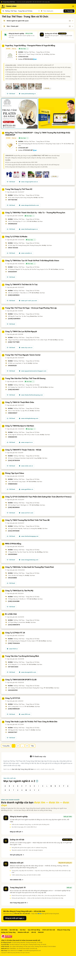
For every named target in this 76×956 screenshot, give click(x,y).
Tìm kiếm (70, 11)
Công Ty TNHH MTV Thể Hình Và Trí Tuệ (21, 284)
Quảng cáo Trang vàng (8, 932)
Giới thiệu (4, 930)
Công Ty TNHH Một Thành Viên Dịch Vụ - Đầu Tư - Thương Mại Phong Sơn (35, 213)
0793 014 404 (23, 57)
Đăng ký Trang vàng (63, 930)
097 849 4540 (13, 667)
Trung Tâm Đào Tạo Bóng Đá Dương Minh (22, 656)
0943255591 (12, 272)
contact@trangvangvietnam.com (32, 950)
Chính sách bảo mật (48, 930)
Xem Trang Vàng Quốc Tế (19, 903)
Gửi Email (12, 93)
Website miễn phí (23, 932)
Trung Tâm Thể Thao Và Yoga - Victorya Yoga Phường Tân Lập (31, 308)
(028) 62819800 (13, 295)
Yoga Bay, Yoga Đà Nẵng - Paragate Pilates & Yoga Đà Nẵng (30, 45)
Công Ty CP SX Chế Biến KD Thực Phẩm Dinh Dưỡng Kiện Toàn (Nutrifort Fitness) (38, 497)
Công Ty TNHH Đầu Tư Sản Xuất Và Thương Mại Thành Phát (29, 567)
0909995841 (12, 554)
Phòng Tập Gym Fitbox (14, 473)
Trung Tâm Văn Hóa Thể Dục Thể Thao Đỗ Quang (25, 378)
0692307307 (12, 732)
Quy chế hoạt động (34, 930)
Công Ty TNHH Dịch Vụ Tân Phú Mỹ (19, 591)
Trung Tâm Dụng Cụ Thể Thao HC (18, 189)
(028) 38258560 (14, 507)
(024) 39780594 (14, 460)
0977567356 (12, 200)
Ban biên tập (14, 930)
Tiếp (32, 746)
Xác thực (23, 930)
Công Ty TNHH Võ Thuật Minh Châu (19, 402)
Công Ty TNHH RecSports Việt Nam (19, 426)
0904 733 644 (13, 248)
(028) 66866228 (14, 709)
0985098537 (12, 413)
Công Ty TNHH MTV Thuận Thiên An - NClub (23, 450)
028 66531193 (13, 690)
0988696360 (12, 484)
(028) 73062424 (14, 643)
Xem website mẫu (16, 879)
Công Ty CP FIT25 (12, 698)
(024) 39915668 (13, 531)
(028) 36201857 (13, 389)
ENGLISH (41, 932)
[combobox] (22, 11)
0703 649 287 (23, 148)
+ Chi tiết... (47, 88)
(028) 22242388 (13, 601)
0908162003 (12, 224)
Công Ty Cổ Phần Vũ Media (16, 237)
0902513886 (12, 578)
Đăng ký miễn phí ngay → (14, 918)
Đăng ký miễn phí (16, 832)
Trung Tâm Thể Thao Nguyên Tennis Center (23, 355)
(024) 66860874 (14, 625)
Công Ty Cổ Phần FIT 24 (15, 633)
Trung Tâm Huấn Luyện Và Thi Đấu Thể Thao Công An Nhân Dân (31, 722)
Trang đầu (6, 746)
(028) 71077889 (13, 342)
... (22, 746)
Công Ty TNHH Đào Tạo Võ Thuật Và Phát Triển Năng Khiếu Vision (32, 261)
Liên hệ (33, 932)
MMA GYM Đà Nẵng (13, 544)
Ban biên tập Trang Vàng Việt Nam (23, 769)
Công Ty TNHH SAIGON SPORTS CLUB (21, 680)
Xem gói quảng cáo (17, 855)
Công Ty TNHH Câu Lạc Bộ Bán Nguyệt (21, 331)
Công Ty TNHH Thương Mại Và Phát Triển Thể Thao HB (27, 520)
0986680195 (12, 437)
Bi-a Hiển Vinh (11, 614)
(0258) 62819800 (14, 318)
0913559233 (12, 365)
